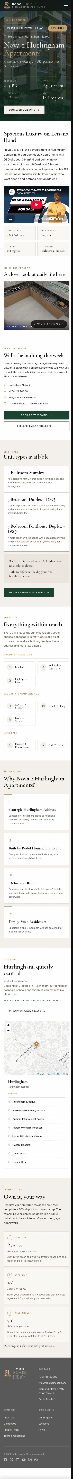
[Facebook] (5, 1459)
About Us (9, 1417)
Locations (44, 1423)
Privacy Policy (12, 1429)
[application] (36, 1048)
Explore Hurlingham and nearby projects (33, 1000)
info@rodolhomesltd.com (52, 1382)
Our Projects (46, 1417)
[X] (11, 1459)
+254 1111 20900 (48, 1376)
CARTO (65, 1074)
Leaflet (42, 1074)
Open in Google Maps (29, 1011)
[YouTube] (23, 1459)
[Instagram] (30, 1459)
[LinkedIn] (17, 1459)
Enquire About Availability (29, 592)
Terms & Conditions (14, 1435)
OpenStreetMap (54, 1074)
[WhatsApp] (36, 1459)
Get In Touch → (47, 1399)
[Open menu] (66, 5)
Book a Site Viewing (24, 109)
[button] (36, 305)
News (42, 1429)
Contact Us (10, 1423)
